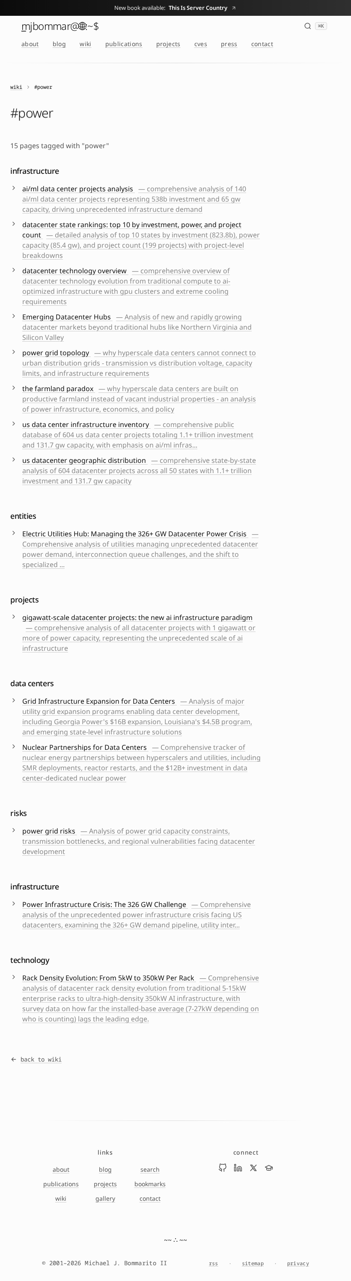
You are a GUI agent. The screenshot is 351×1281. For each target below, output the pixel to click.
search (150, 1169)
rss (213, 1263)
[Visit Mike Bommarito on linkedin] (238, 1168)
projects (168, 44)
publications (124, 44)
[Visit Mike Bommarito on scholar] (269, 1168)
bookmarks (150, 1184)
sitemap (253, 1263)
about (30, 44)
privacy (298, 1263)
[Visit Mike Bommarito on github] (222, 1168)
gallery (105, 1198)
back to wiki (41, 1059)
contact (262, 44)
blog (59, 44)
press (229, 44)
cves (200, 44)
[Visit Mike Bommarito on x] (253, 1168)
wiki (85, 44)
